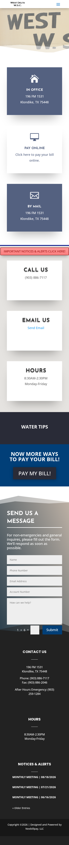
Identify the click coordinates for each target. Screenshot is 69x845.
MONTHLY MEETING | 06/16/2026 (34, 797)
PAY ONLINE (34, 148)
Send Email (36, 328)
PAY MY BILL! (34, 473)
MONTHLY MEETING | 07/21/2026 (34, 787)
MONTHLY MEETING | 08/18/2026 (34, 777)
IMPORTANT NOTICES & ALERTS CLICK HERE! (34, 251)
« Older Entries (21, 808)
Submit (52, 629)
